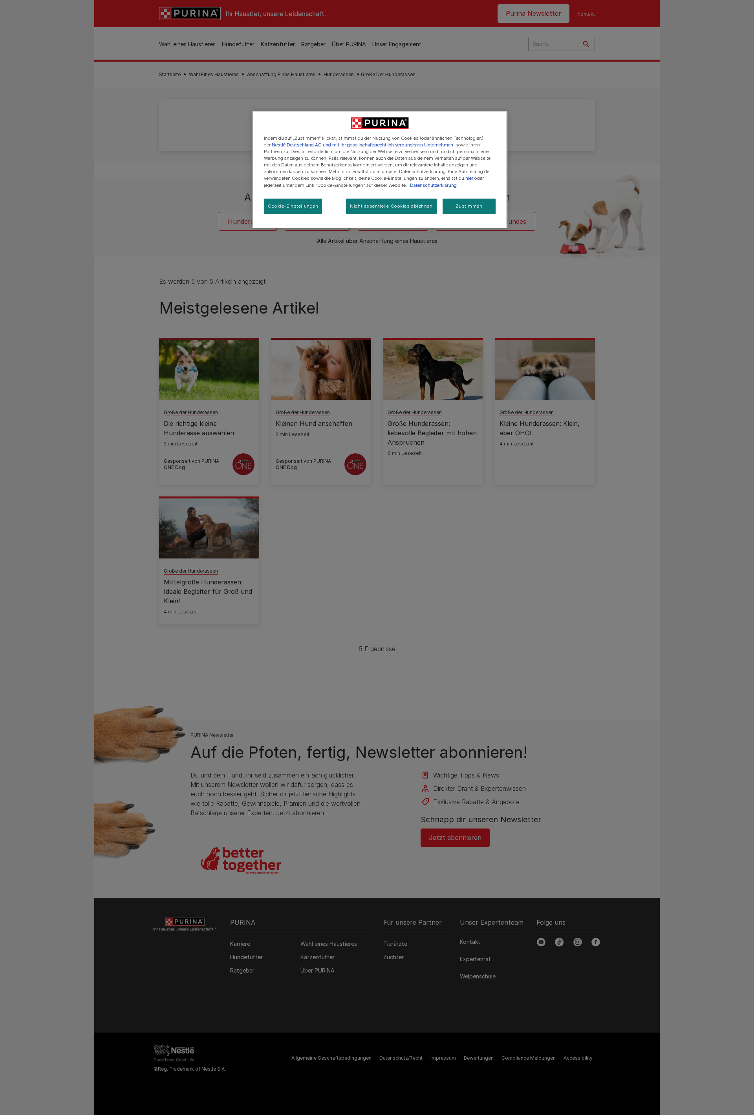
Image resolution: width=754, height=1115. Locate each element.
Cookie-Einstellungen (293, 206)
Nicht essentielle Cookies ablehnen (391, 206)
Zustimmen (469, 206)
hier (469, 178)
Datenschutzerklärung (433, 185)
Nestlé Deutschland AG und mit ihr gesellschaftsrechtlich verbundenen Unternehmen (362, 145)
